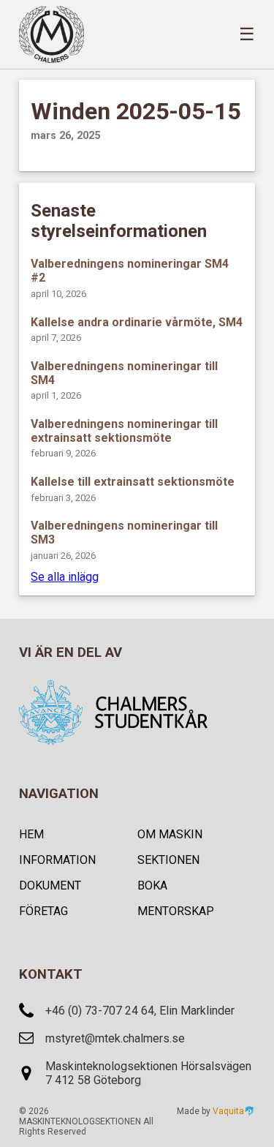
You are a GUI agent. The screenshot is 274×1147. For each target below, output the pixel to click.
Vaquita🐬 (234, 1111)
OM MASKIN (169, 834)
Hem (31, 834)
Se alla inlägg (65, 577)
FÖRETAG (43, 911)
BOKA (152, 885)
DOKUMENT (50, 885)
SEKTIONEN (168, 860)
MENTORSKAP (175, 911)
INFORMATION (57, 860)
